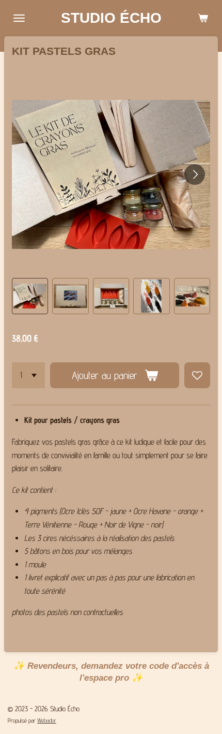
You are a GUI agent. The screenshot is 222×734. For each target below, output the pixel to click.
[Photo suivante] (194, 174)
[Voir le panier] (203, 18)
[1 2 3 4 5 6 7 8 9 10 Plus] (28, 375)
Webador (46, 720)
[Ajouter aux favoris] (197, 375)
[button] (30, 296)
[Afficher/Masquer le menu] (19, 18)
